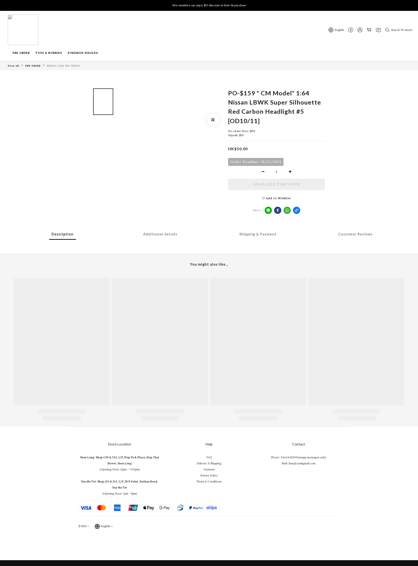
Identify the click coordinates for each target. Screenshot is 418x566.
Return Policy (209, 475)
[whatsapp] (287, 210)
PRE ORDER (21, 53)
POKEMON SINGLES (83, 53)
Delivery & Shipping (209, 463)
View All (13, 65)
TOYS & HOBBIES (49, 53)
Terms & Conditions (209, 481)
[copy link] (296, 210)
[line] (268, 210)
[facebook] (277, 210)
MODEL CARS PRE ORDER (63, 65)
